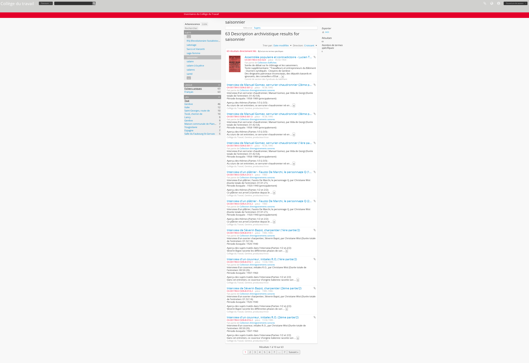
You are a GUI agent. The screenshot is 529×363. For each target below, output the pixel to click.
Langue (491, 3)
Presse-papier (484, 3)
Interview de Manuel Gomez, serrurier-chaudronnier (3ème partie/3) (273, 114)
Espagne (188, 130)
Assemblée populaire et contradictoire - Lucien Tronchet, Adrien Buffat (292, 57)
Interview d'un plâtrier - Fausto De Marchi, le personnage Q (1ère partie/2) (276, 172)
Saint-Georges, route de (197, 110)
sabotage (191, 44)
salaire (190, 61)
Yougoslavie (190, 127)
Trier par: (268, 45)
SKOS (327, 32)
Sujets (257, 27)
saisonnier (192, 57)
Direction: (298, 45)
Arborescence (192, 24)
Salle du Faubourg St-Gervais (199, 133)
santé (190, 73)
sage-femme (193, 53)
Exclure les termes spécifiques (271, 51)
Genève (188, 104)
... (189, 36)
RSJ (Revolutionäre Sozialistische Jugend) (208, 40)
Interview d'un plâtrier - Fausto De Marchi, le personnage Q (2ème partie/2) (277, 201)
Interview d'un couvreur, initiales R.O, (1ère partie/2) (262, 259)
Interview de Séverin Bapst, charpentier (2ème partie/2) (264, 288)
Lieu (187, 97)
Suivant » (293, 352)
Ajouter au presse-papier (314, 57)
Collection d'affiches (267, 62)
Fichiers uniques (193, 88)
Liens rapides (498, 3)
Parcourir (45, 3)
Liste (204, 24)
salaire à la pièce (195, 65)
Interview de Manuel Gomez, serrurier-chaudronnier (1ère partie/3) (272, 143)
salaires (191, 69)
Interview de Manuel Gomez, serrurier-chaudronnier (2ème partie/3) (273, 85)
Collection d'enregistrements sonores (257, 90)
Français (188, 91)
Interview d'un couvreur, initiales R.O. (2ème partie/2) (263, 317)
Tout (186, 100)
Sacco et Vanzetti (196, 49)
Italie (187, 107)
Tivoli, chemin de (193, 113)
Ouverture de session (514, 3)
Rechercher (191, 28)
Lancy (187, 117)
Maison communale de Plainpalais (202, 123)
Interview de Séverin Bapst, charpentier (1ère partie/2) (263, 230)
